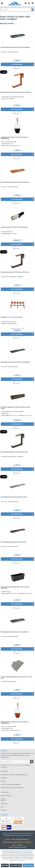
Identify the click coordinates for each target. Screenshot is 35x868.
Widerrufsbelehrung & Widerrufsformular (12, 787)
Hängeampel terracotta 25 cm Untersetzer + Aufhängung (15, 722)
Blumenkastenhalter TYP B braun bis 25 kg (14, 272)
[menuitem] (2, 3)
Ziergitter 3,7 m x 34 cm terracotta (12, 317)
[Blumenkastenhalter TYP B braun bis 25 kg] (17, 260)
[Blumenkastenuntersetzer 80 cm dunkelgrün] (17, 350)
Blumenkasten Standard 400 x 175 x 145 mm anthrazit (15, 587)
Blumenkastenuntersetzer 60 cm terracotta (15, 182)
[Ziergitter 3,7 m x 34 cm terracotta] (17, 305)
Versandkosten (27, 833)
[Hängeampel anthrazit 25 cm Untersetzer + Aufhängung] (17, 125)
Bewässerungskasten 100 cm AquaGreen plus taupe (15, 407)
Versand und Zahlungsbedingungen (11, 784)
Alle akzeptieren (15, 865)
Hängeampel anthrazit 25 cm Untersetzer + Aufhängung (15, 138)
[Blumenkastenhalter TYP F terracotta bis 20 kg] (17, 81)
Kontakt (3, 781)
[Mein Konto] (29, 3)
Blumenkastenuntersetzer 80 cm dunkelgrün (15, 362)
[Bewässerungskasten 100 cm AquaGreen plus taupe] (17, 395)
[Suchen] (32, 9)
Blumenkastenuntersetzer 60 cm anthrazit (15, 632)
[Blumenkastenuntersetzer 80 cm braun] (17, 530)
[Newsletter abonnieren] (31, 761)
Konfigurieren (28, 865)
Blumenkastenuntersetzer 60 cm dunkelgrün (15, 47)
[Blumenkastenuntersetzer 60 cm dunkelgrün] (17, 36)
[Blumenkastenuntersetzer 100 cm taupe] (17, 485)
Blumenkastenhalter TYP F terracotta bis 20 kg (16, 92)
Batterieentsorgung (2, 795)
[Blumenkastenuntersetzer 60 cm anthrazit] (17, 620)
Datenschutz (2, 803)
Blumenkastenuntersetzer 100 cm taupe (14, 497)
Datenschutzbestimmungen (15, 765)
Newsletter (4, 778)
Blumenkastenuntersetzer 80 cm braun (13, 542)
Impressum (2, 810)
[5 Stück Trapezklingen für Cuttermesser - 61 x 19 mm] (17, 665)
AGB (2, 807)
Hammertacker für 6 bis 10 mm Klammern (14, 227)
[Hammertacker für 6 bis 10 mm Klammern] (17, 215)
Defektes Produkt (2, 799)
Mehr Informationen (19, 860)
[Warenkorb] (32, 3)
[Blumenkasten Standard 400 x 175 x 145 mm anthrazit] (17, 575)
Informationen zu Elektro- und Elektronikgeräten (14, 774)
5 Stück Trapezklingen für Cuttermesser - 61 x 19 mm (16, 677)
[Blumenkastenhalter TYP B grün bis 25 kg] (17, 440)
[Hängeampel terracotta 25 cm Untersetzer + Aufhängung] (17, 710)
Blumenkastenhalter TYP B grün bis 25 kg (14, 452)
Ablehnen (5, 865)
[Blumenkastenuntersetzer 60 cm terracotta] (17, 170)
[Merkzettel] (25, 3)
